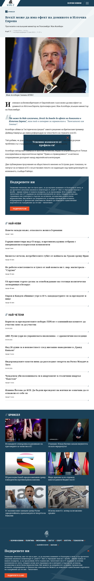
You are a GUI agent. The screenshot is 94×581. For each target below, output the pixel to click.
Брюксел (11, 12)
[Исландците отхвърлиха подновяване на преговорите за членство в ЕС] (25, 430)
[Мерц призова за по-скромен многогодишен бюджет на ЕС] (68, 463)
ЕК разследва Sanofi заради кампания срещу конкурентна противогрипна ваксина (25, 478)
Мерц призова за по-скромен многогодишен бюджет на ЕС (61, 478)
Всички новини (74, 3)
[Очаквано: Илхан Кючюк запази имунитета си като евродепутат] (68, 430)
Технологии (78, 541)
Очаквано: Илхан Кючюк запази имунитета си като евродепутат (68, 445)
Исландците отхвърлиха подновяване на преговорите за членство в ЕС (24, 445)
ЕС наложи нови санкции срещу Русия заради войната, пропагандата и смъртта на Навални (25, 513)
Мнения (54, 545)
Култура (67, 541)
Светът (51, 541)
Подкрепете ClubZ (16, 575)
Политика (30, 541)
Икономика (41, 541)
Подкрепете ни (19, 209)
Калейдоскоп (42, 545)
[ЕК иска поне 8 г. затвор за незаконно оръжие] (68, 497)
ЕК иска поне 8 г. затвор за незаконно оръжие (65, 511)
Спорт (59, 541)
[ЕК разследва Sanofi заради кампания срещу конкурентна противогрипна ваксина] (25, 463)
